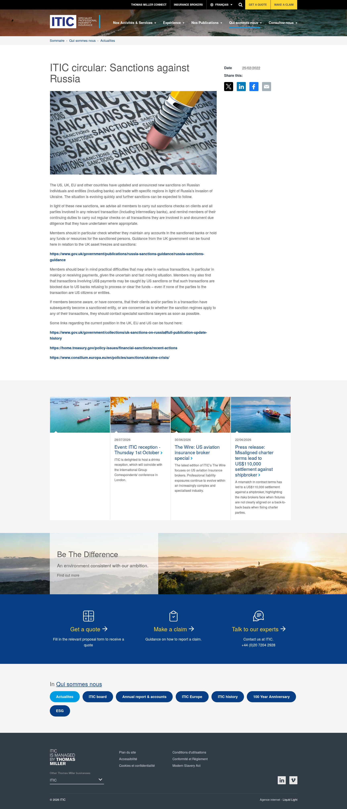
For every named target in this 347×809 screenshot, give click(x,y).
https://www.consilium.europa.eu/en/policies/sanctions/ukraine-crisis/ (109, 357)
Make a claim (170, 628)
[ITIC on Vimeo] (293, 780)
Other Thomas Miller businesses (70, 773)
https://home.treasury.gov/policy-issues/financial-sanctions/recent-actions (113, 347)
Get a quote (85, 628)
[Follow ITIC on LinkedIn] (282, 780)
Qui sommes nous (79, 684)
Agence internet (270, 799)
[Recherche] (240, 4)
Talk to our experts (255, 628)
